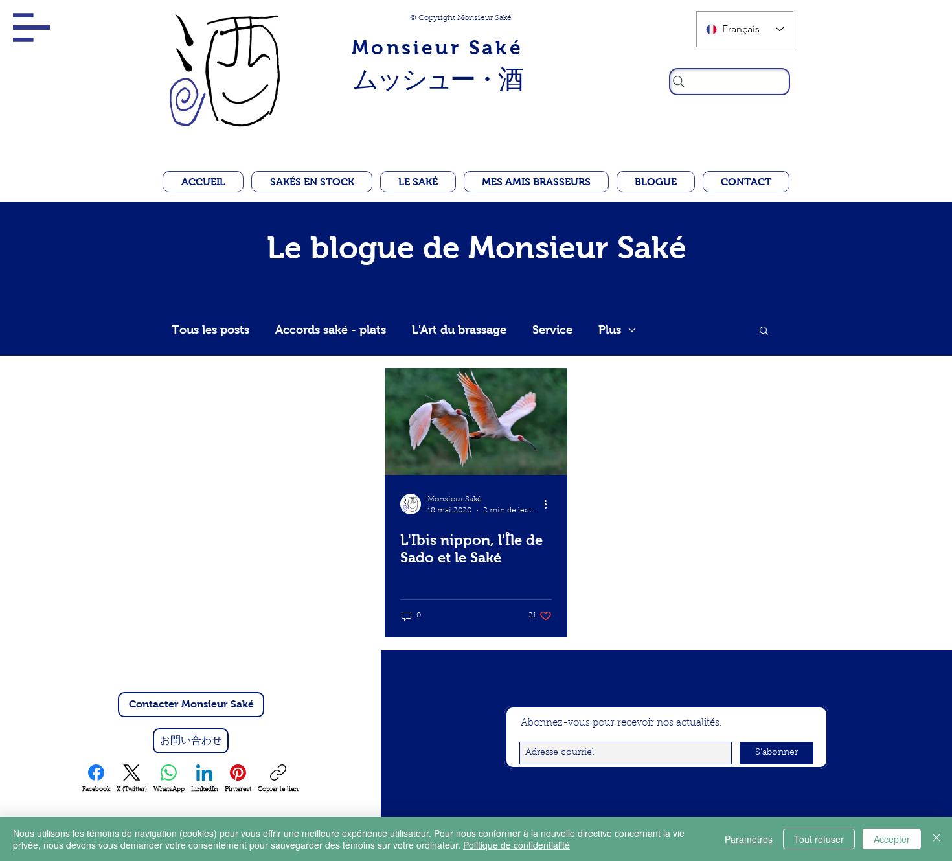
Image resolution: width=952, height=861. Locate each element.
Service (552, 329)
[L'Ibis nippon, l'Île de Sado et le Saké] (476, 421)
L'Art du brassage (459, 329)
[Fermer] (936, 839)
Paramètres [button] (749, 838)
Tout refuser (819, 838)
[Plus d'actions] (550, 504)
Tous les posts (210, 329)
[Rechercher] (729, 81)
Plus (609, 329)
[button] (31, 27)
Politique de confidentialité (516, 844)
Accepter (892, 838)
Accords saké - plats (330, 329)
